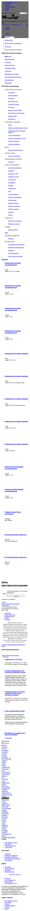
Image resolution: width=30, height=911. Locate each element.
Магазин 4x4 (9, 40)
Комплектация (9, 616)
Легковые (8, 867)
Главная (8, 27)
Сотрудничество (10, 880)
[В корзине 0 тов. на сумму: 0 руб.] (26, 24)
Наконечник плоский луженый (16, 354)
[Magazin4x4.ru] (15, 17)
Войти (7, 34)
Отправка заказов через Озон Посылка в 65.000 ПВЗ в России (15, 671)
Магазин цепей (9, 872)
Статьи (7, 8)
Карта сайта (8, 882)
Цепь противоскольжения (10, 655)
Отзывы (7, 619)
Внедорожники (9, 868)
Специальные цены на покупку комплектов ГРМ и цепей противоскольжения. (15, 693)
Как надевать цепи (11, 2)
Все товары (8, 860)
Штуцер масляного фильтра (15, 535)
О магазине (8, 847)
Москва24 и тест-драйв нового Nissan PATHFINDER (15, 734)
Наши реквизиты (10, 846)
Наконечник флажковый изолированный (14, 468)
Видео (7, 10)
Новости (8, 28)
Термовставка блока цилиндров (13, 513)
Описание (8, 613)
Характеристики (10, 615)
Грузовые (8, 870)
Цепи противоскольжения (13, 43)
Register (10, 897)
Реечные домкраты (11, 857)
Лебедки (7, 854)
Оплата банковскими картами (15, 711)
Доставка (8, 4)
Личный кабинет (10, 7)
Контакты (8, 33)
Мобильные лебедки (11, 855)
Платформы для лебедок (12, 859)
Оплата (7, 5)
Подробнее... (9, 738)
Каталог (8, 29)
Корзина (7, 878)
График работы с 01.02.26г (13, 659)
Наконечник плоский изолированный (13, 264)
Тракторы (8, 46)
